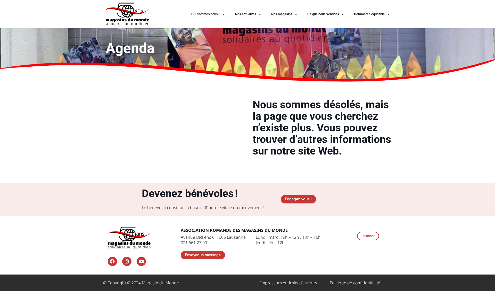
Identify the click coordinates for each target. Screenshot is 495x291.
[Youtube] (141, 261)
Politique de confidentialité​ (355, 283)
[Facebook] (112, 261)
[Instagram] (126, 261)
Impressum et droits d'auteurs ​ (289, 283)
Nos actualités (245, 14)
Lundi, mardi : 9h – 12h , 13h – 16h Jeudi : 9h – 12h (288, 239)
